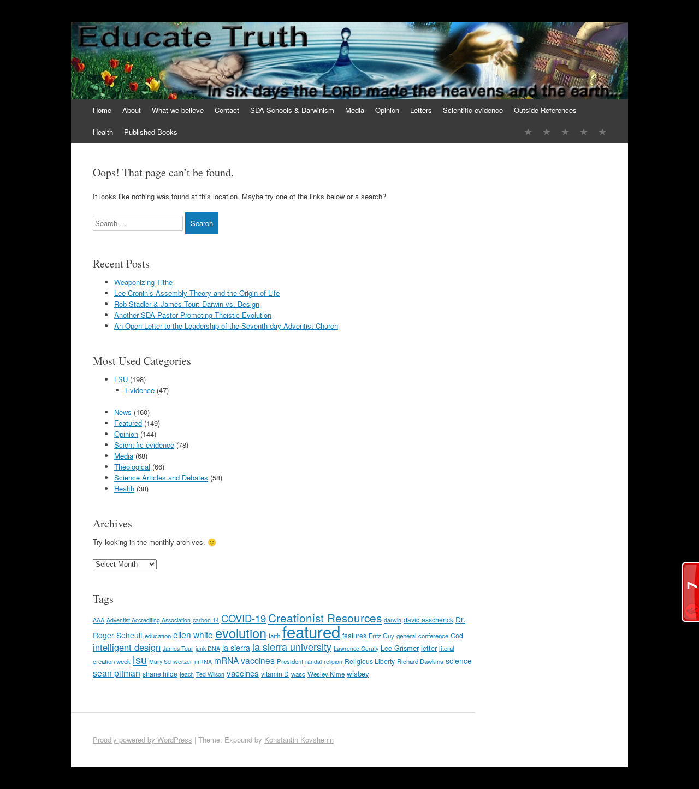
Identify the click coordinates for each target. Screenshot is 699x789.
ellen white (193, 634)
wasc (298, 673)
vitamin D (275, 673)
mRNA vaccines (244, 660)
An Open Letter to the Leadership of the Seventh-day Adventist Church (226, 326)
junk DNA (208, 648)
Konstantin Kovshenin (299, 739)
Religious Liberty (370, 661)
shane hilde (160, 673)
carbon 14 (206, 620)
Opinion (387, 110)
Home (102, 110)
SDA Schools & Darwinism (292, 110)
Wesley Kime (326, 673)
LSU (121, 379)
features (354, 635)
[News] (565, 132)
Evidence (140, 390)
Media (354, 110)
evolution (240, 633)
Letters (421, 110)
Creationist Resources (325, 617)
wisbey (358, 673)
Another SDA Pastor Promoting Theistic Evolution (192, 315)
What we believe (178, 110)
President (290, 661)
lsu (140, 659)
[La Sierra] (583, 132)
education (158, 635)
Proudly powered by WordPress (142, 739)
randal (313, 661)
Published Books (150, 132)
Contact (227, 110)
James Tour (178, 648)
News (123, 412)
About (131, 110)
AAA (98, 620)
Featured (128, 423)
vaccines (243, 673)
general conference (422, 635)
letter (429, 648)
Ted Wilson (210, 674)
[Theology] (546, 132)
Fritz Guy (381, 635)
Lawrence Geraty (356, 648)
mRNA (203, 661)
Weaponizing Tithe (143, 282)
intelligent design (127, 647)
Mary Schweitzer (170, 661)
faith (274, 635)
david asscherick (428, 619)
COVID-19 (243, 618)
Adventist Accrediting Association (148, 620)
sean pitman (116, 673)
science (459, 660)
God (457, 635)
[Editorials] (528, 132)
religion (333, 661)
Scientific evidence (473, 110)
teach (187, 674)
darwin (392, 620)
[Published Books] (602, 132)
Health (103, 132)
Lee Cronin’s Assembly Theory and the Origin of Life (197, 293)
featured (311, 631)
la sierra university (291, 646)
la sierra (236, 647)
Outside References (545, 110)
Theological (132, 466)
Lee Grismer (400, 648)
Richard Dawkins (420, 661)
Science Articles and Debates (161, 477)
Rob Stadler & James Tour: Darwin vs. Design (186, 304)
